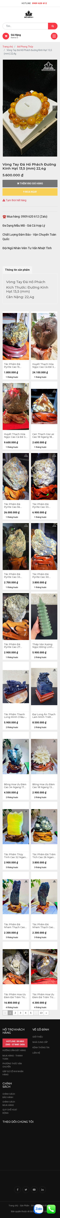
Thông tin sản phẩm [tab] (17, 269)
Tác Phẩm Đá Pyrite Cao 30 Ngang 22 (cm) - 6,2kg (42, 576)
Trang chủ (7, 46)
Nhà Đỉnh (45, 1205)
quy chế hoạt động (9, 1111)
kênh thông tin (40, 1047)
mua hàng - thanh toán (12, 1057)
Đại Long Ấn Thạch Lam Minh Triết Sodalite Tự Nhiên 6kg (44, 716)
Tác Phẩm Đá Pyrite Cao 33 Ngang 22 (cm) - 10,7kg (42, 505)
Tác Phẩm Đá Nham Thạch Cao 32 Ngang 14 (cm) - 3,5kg (43, 926)
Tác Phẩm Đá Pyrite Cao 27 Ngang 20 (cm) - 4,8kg (13, 646)
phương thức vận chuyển (12, 1065)
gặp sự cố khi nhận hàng (12, 1073)
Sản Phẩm (24, 1205)
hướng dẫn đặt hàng (14, 1050)
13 (41, 1012)
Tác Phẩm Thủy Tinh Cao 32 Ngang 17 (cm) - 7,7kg (15, 856)
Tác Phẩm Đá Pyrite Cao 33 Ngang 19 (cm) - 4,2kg (13, 576)
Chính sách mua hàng (8, 1103)
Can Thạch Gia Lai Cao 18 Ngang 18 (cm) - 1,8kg (43, 435)
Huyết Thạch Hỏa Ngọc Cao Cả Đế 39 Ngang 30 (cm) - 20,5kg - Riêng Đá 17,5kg (43, 365)
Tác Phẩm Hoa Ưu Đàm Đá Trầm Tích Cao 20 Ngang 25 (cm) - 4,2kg (43, 996)
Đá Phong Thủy (25, 46)
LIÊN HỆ (36, 1053)
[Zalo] (38, 1208)
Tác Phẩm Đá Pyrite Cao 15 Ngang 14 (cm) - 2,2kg (13, 365)
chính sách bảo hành (8, 1096)
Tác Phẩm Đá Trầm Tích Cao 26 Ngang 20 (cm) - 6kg (44, 856)
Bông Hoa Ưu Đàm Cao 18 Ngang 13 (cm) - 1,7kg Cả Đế (43, 786)
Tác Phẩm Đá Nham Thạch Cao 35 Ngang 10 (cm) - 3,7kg (15, 926)
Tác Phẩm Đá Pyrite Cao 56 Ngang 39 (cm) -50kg (13, 505)
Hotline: (34, 3)
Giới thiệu (37, 1037)
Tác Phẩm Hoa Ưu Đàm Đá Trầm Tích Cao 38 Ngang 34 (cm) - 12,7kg (15, 996)
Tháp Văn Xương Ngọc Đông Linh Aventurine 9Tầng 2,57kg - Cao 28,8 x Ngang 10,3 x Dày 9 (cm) (43, 646)
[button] (5, 108)
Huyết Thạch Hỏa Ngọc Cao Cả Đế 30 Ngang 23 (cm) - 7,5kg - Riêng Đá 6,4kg (15, 435)
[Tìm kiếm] (53, 26)
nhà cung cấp (40, 1042)
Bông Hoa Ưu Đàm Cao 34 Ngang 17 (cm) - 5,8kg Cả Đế (15, 786)
